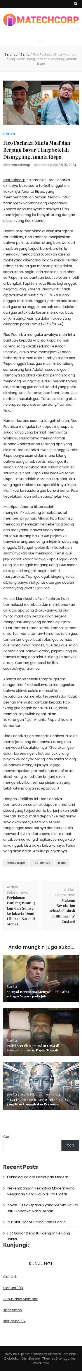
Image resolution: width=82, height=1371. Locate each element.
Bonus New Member (20, 1298)
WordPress (41, 1363)
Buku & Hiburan (30, 1094)
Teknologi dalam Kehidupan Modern (37, 1177)
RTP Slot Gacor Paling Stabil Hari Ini (36, 1222)
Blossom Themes (42, 1358)
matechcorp (20, 165)
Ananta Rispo (16, 863)
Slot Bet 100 (13, 1287)
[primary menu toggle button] (41, 42)
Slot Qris (10, 1276)
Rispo (62, 863)
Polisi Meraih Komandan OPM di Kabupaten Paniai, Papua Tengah (33, 1048)
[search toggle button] (75, 4)
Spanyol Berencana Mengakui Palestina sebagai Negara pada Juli (38, 994)
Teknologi (52, 1094)
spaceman (12, 1310)
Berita (9, 134)
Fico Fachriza (41, 863)
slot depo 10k (14, 1321)
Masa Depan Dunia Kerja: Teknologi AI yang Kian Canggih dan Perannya (37, 1102)
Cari (6, 1136)
